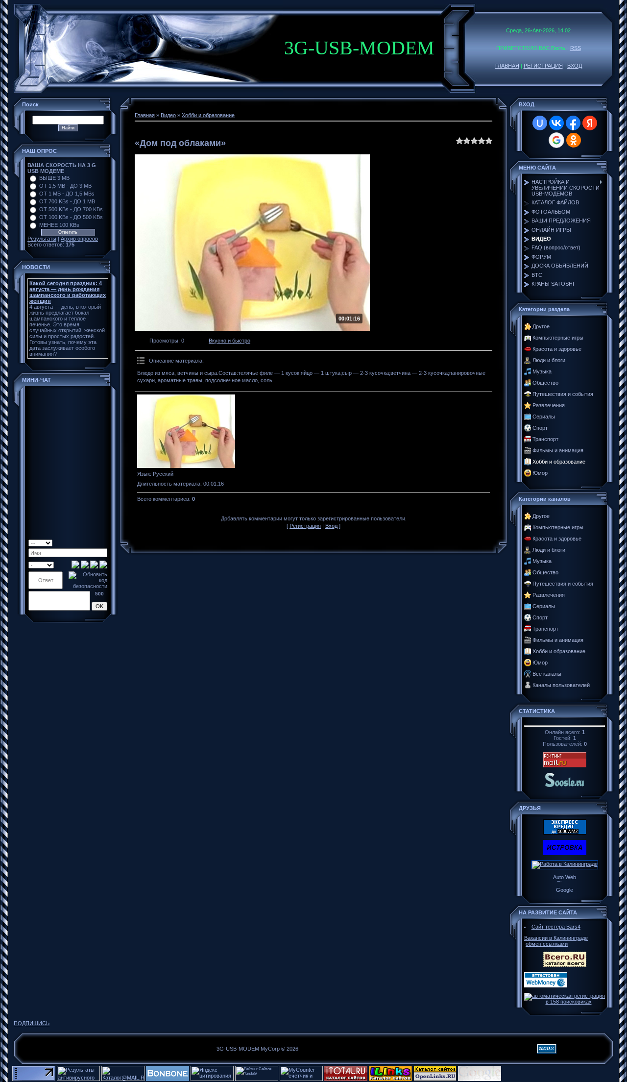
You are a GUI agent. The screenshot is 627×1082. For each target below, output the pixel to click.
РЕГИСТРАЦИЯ (543, 66)
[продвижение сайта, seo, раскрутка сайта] (524, 1079)
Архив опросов (79, 239)
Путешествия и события (562, 394)
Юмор (540, 473)
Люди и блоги (548, 360)
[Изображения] (186, 431)
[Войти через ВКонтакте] (556, 123)
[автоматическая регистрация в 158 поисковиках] (564, 1002)
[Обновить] (79, 542)
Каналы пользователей (561, 685)
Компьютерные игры (557, 338)
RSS (575, 48)
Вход (331, 526)
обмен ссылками (547, 944)
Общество (545, 383)
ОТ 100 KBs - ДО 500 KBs (71, 217)
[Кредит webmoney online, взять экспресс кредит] (564, 833)
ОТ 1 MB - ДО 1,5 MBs (67, 194)
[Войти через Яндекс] (589, 123)
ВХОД (574, 66)
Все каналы (546, 674)
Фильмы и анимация (557, 450)
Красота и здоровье (556, 349)
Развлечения (548, 405)
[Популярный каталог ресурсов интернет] (167, 1079)
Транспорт (545, 439)
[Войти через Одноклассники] (573, 140)
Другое (541, 326)
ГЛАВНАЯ (507, 66)
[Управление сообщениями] (103, 542)
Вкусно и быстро (229, 341)
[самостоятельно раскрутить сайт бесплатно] (479, 1079)
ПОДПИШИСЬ (31, 1023)
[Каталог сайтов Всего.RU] (564, 965)
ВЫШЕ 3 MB (54, 178)
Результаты (41, 239)
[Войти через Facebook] (573, 123)
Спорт (540, 428)
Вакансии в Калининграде (556, 938)
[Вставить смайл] (87, 542)
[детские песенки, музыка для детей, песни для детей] (564, 786)
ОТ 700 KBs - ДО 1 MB (67, 201)
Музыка (542, 371)
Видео (168, 115)
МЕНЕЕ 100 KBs (59, 225)
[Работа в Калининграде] (564, 864)
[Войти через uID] (539, 123)
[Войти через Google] (556, 140)
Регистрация (305, 526)
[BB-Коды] (95, 542)
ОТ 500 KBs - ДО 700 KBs (71, 209)
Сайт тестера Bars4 (555, 927)
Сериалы (543, 416)
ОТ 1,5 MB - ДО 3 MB (65, 186)
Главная (145, 115)
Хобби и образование (208, 115)
